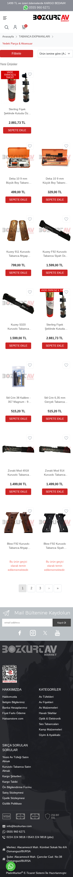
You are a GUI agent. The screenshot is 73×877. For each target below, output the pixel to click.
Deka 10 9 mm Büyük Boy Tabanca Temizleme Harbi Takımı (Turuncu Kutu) (18, 181)
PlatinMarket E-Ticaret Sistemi (25, 872)
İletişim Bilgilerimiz (13, 702)
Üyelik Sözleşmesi (13, 798)
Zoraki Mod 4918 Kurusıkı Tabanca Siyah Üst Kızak (18, 473)
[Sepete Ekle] (17, 130)
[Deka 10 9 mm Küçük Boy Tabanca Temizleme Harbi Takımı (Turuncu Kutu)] (55, 157)
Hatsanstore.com (12, 718)
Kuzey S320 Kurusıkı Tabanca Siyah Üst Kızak (18, 327)
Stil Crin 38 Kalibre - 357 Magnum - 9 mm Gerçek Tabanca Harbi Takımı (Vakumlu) (18, 400)
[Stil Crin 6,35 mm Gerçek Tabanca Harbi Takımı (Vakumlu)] (55, 376)
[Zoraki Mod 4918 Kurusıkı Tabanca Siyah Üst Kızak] (18, 449)
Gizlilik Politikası (12, 803)
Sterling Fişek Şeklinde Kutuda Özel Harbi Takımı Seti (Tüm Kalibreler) (17, 111)
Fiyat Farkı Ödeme (14, 713)
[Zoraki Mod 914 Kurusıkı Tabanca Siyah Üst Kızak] (55, 449)
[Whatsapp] (11, 866)
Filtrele (16, 53)
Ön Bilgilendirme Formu (17, 787)
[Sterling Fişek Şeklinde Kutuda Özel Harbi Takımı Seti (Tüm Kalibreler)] (17, 86)
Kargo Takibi (10, 781)
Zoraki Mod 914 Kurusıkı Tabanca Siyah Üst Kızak (54, 473)
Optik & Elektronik (50, 718)
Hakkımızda (9, 696)
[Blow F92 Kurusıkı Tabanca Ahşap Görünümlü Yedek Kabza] (18, 522)
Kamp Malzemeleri (50, 729)
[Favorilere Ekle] (29, 74)
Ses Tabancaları (49, 724)
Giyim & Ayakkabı (49, 734)
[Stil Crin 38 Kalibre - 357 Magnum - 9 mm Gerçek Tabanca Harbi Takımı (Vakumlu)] (18, 376)
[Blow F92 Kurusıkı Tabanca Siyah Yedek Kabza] (55, 522)
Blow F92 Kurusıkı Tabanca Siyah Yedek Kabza (55, 546)
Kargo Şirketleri (11, 776)
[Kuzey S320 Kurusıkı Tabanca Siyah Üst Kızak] (18, 303)
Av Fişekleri (46, 702)
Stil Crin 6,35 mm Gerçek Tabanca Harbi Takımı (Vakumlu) (54, 400)
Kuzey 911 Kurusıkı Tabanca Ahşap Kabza (18, 254)
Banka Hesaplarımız (14, 707)
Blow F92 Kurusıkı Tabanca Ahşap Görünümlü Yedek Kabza (18, 546)
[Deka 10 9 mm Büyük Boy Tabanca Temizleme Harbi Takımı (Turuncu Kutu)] (18, 157)
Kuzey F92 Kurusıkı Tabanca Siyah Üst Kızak (55, 254)
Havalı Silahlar (48, 713)
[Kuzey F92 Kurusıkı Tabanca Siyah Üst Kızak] (55, 230)
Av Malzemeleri (48, 707)
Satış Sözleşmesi (12, 792)
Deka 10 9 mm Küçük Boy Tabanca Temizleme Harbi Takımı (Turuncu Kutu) (55, 181)
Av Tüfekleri (46, 696)
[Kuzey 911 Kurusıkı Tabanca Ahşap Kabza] (18, 230)
